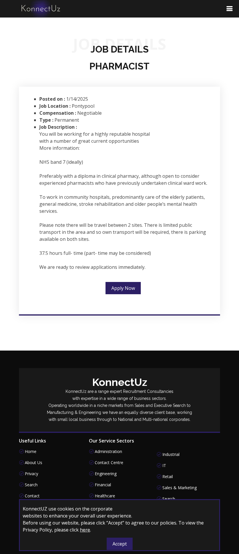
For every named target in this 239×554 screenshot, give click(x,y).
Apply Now (123, 288)
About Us (33, 463)
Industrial (171, 454)
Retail (167, 477)
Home (30, 452)
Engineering (106, 474)
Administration (108, 452)
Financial (103, 485)
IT (164, 466)
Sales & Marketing (179, 488)
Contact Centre (109, 463)
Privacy (31, 474)
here (85, 530)
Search (31, 485)
